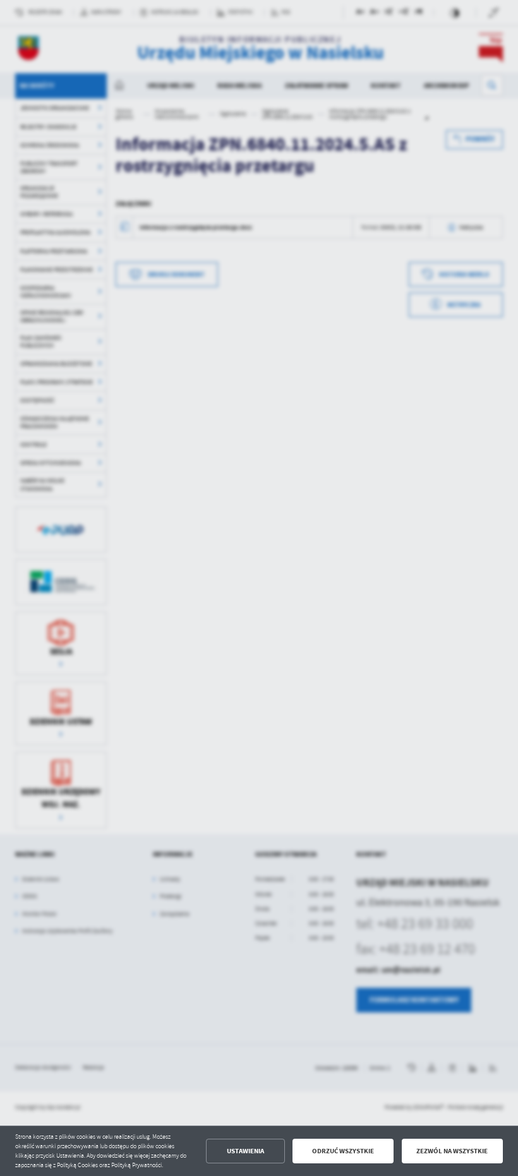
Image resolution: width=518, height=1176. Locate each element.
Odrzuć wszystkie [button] (343, 1151)
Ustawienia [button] (245, 1151)
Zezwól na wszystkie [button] (452, 1151)
